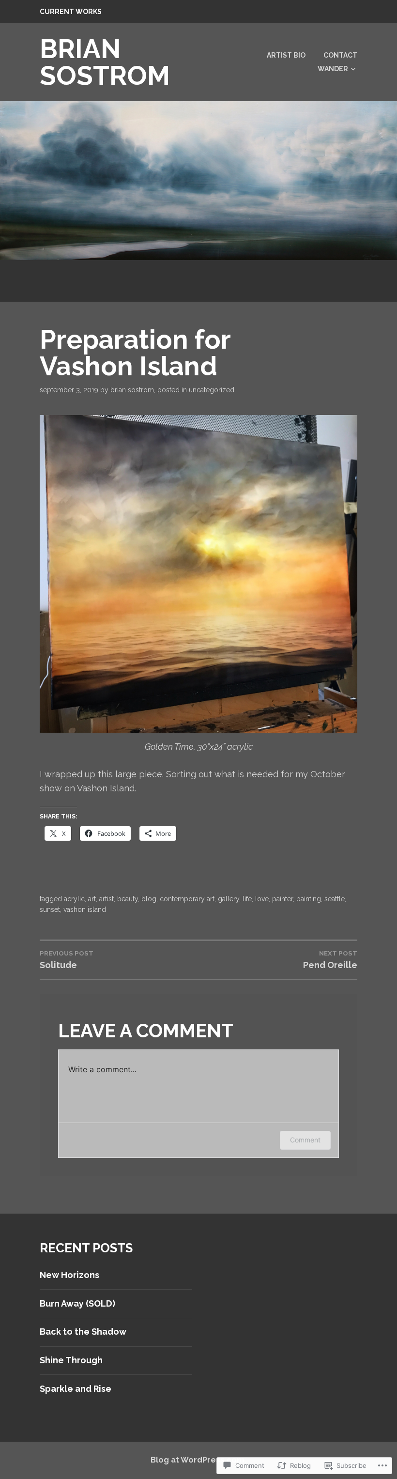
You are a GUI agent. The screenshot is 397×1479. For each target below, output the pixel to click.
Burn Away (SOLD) (77, 1303)
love (262, 899)
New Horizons (69, 1275)
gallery (228, 899)
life (247, 899)
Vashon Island (84, 909)
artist (106, 899)
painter (282, 899)
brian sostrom (105, 62)
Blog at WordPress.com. (198, 1459)
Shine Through (71, 1360)
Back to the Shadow (83, 1331)
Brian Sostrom (132, 390)
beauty (127, 899)
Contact (340, 55)
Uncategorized (211, 390)
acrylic (74, 899)
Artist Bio (286, 55)
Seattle (334, 899)
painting (308, 899)
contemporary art (187, 899)
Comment (305, 1140)
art (92, 899)
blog (148, 899)
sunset (50, 909)
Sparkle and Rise (75, 1389)
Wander (333, 69)
